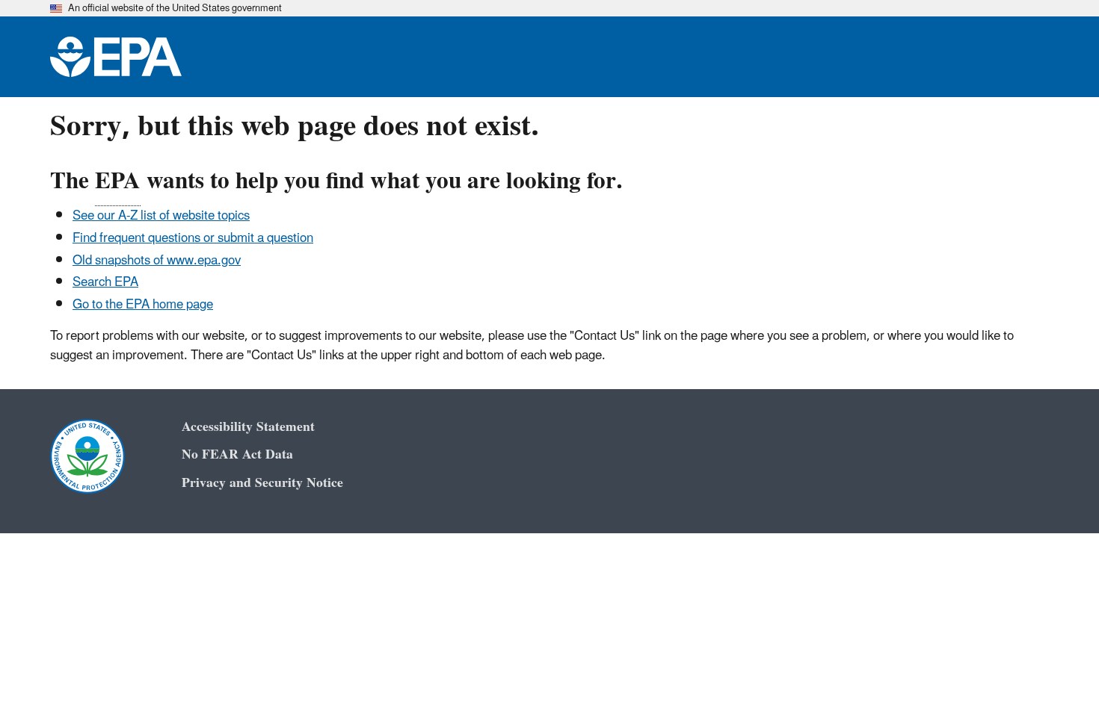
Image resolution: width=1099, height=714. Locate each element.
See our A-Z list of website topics (161, 215)
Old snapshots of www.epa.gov (157, 260)
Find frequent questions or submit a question (193, 238)
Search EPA (105, 282)
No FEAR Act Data (237, 454)
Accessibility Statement (248, 427)
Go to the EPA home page (143, 304)
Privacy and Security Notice (262, 483)
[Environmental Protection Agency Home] (116, 56)
